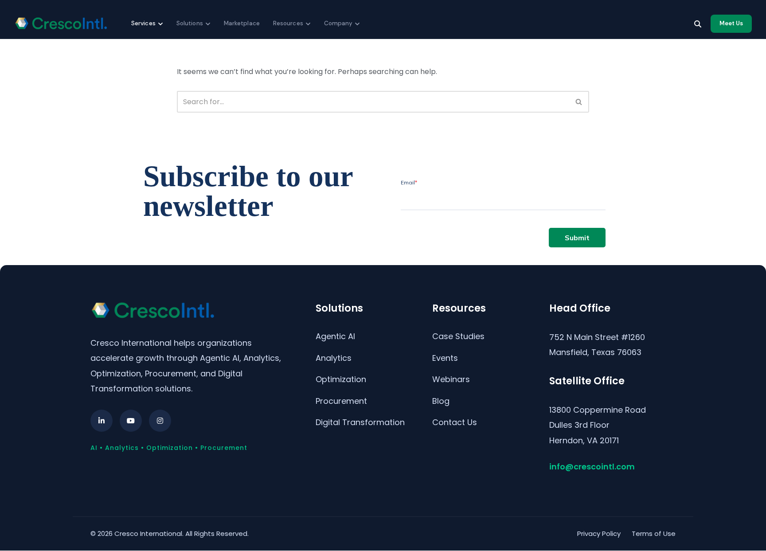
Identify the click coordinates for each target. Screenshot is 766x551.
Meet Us (731, 23)
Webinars (451, 379)
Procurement (341, 400)
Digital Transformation (360, 422)
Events (445, 357)
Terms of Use (654, 533)
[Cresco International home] (60, 23)
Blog (440, 400)
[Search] (697, 24)
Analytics (334, 357)
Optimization (341, 379)
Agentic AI (335, 336)
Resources (288, 23)
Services (143, 23)
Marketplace (242, 23)
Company (338, 23)
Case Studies (458, 336)
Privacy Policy (599, 533)
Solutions (189, 23)
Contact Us (454, 422)
